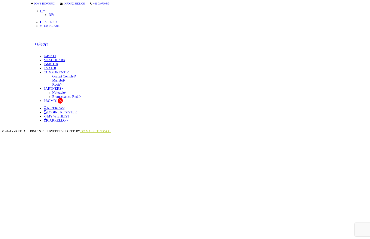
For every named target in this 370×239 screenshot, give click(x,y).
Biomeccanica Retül (65, 96)
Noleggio (58, 92)
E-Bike (49, 56)
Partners (52, 88)
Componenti (55, 72)
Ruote (56, 84)
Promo (50, 100)
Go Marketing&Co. (95, 131)
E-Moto (50, 64)
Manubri (58, 80)
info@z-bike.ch (74, 3)
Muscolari (54, 60)
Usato (49, 68)
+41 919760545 (101, 3)
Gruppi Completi (63, 76)
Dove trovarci (44, 3)
